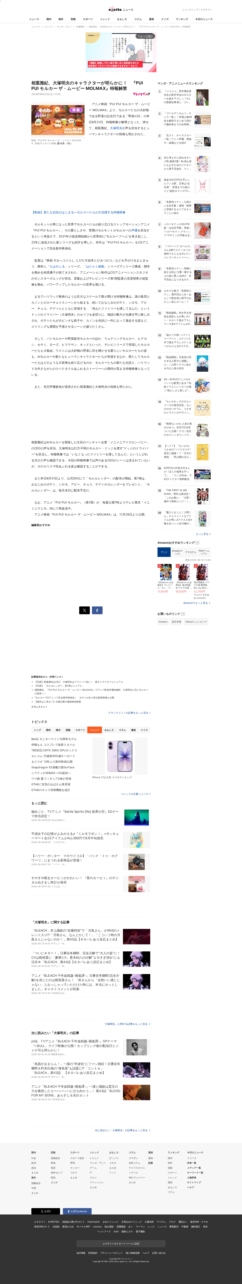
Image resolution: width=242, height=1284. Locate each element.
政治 (33, 1167)
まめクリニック (111, 1221)
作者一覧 (191, 1162)
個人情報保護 (132, 1252)
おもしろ (122, 19)
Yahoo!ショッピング (196, 621)
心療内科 (149, 1221)
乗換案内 (173, 1226)
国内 (48, 19)
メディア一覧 (194, 1167)
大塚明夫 (116, 128)
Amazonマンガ (177, 552)
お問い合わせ (159, 1252)
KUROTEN (53, 1221)
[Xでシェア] (84, 610)
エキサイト (206, 9)
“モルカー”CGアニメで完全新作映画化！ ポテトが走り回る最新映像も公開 (74, 697)
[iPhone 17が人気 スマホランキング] (120, 756)
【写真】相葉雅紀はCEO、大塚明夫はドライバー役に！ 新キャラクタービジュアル (79, 681)
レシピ (151, 1226)
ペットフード (104, 1231)
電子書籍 (140, 1231)
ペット (112, 1172)
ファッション (97, 1182)
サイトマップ (194, 1182)
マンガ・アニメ (98, 1162)
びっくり (114, 1158)
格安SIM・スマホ (199, 1221)
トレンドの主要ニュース (134, 794)
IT (91, 1172)
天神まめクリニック (131, 1221)
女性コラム (134, 1162)
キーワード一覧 (195, 1172)
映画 (53, 1162)
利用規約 (92, 1252)
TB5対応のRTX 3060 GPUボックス (54, 750)
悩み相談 (109, 1226)
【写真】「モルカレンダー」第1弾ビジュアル (58, 685)
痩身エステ (127, 1231)
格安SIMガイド (42, 1226)
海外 (60, 19)
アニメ (164, 552)
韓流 (53, 1177)
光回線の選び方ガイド (73, 1221)
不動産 (184, 1226)
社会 (33, 1158)
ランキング (182, 19)
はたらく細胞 (95, 266)
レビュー (94, 1158)
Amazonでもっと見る (195, 602)
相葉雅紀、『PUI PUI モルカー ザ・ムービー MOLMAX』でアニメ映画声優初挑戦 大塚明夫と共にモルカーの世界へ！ (91, 691)
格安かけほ (68, 1226)
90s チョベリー (137, 1177)
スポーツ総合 (77, 1158)
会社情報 (80, 1252)
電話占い (182, 1221)
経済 (33, 1162)
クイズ (165, 19)
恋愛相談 (121, 1226)
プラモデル (190, 552)
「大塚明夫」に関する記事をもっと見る (125, 1023)
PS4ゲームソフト (204, 552)
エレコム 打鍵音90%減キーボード (53, 756)
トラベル (133, 1172)
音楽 (53, 1167)
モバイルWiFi (83, 1226)
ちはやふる (57, 266)
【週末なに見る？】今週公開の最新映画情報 (58, 701)
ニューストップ (190, 9)
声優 (134, 230)
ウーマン (140, 1226)
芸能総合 (55, 1158)
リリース (191, 1158)
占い (130, 1226)
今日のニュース (204, 19)
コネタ (112, 1162)
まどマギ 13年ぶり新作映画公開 (51, 761)
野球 (72, 1162)
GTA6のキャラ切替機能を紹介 (50, 790)
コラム (138, 19)
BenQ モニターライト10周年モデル (54, 739)
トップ (37, 730)
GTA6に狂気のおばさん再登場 (50, 784)
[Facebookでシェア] (97, 610)
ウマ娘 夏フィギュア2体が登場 (51, 778)
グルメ (93, 1177)
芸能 (73, 19)
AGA (116, 1231)
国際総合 (36, 1183)
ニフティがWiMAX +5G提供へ (51, 773)
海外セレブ (56, 1172)
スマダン (133, 1158)
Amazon (163, 621)
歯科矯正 (195, 1226)
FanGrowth (94, 1221)
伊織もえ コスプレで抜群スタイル (53, 744)
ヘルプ (190, 1187)
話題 (150, 1162)
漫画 (151, 19)
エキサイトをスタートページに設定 (121, 1243)
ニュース (34, 19)
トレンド (105, 19)
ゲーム (93, 1167)
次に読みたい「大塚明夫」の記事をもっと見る (121, 1130)
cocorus (97, 1226)
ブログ (172, 1221)
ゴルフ (73, 1172)
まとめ (34, 1172)
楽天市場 (176, 621)
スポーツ (88, 19)
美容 (205, 1226)
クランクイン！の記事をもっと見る (128, 712)
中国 (33, 1188)
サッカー (75, 1167)
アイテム (161, 1221)
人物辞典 (191, 1177)
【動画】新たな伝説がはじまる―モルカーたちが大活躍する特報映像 (78, 212)
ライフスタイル (137, 1167)
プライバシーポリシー (111, 1252)
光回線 (56, 1226)
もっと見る (202, 533)
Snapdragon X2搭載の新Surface (52, 767)
